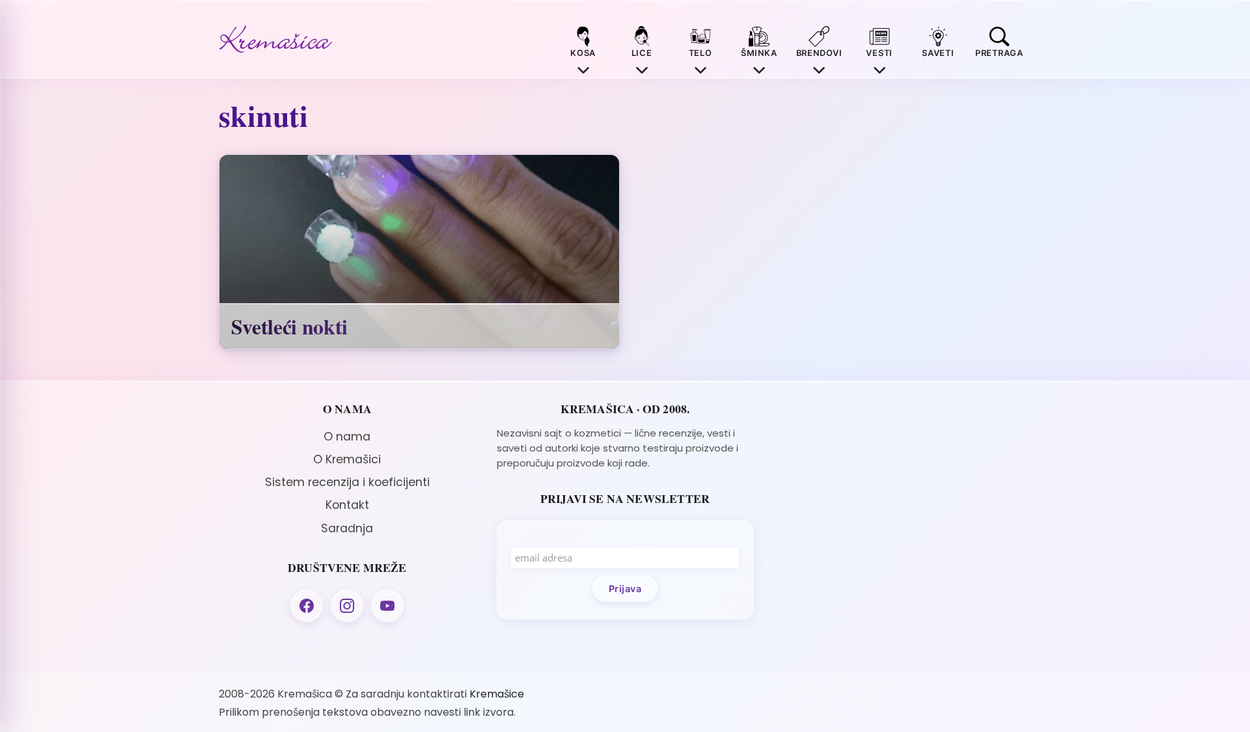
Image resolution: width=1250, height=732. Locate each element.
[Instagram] (347, 606)
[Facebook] (306, 606)
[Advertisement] (902, 493)
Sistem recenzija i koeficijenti (347, 482)
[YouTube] (387, 606)
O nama (347, 436)
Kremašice (496, 693)
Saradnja (347, 528)
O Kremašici (347, 459)
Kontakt (347, 505)
